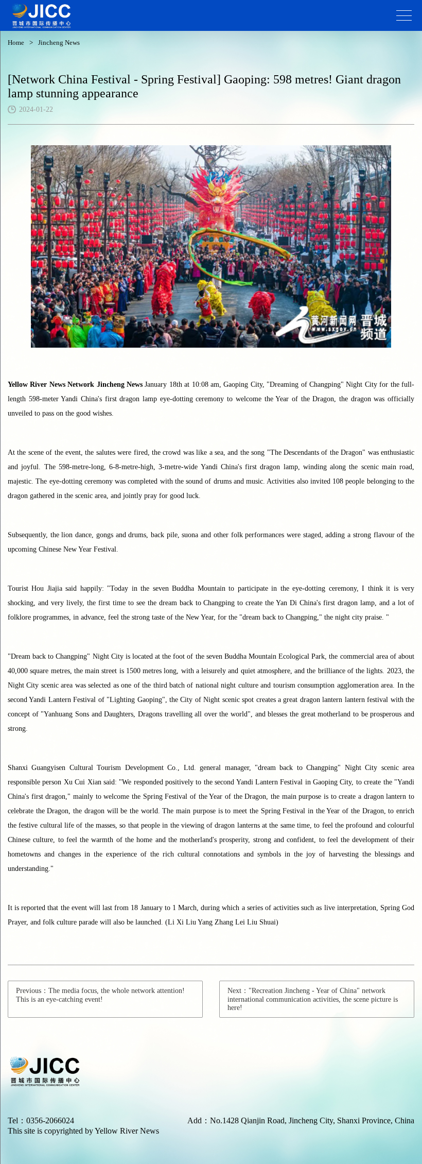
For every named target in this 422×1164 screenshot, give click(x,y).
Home (16, 42)
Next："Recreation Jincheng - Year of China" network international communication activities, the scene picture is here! (312, 999)
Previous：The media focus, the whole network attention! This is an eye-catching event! (100, 995)
